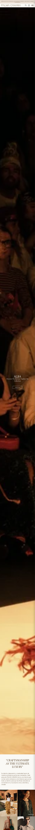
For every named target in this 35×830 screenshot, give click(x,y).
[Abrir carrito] (29, 5)
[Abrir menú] (32, 5)
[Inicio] (11, 5)
